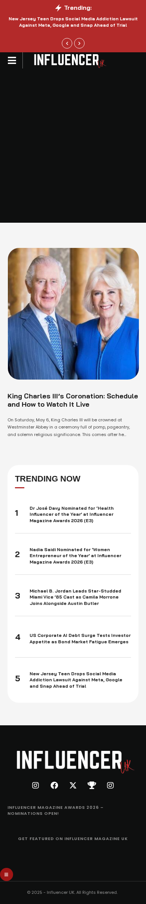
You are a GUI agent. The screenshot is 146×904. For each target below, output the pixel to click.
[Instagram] (35, 785)
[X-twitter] (73, 785)
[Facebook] (54, 785)
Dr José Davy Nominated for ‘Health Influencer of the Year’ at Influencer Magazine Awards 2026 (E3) (72, 514)
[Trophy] (91, 785)
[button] (67, 43)
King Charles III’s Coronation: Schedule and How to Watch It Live (72, 400)
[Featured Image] (73, 314)
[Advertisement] (73, 145)
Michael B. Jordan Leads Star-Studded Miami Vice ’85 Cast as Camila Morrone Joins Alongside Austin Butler (75, 597)
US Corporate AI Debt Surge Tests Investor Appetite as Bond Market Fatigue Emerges (80, 638)
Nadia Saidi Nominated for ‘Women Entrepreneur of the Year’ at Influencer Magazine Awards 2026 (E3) (75, 556)
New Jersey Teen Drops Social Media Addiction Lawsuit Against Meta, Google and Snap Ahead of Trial (76, 680)
